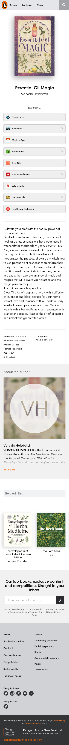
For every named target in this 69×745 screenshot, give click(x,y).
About (7, 634)
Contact (8, 648)
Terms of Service (33, 723)
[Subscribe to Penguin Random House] (60, 600)
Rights (37, 652)
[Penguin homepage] (4, 5)
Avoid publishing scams (46, 657)
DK (51, 554)
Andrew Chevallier (18, 561)
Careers (38, 634)
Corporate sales (13, 655)
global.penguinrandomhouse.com (23, 739)
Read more (9, 469)
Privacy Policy (59, 720)
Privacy (37, 663)
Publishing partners (44, 646)
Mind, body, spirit (44, 339)
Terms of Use (45, 611)
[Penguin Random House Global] (13, 731)
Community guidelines (45, 640)
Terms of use (41, 669)
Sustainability (11, 668)
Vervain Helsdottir (34, 94)
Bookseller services (14, 641)
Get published (11, 661)
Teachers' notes (12, 675)
